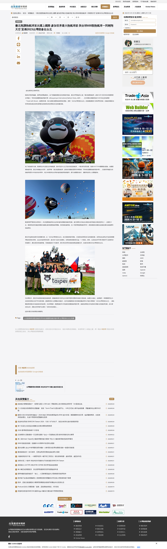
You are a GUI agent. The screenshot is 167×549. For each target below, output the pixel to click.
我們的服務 (126, 1)
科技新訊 (73, 7)
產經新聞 (125, 267)
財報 (141, 261)
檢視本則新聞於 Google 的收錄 (104, 33)
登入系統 (140, 31)
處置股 (124, 261)
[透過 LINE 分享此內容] (18, 44)
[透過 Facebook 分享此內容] (18, 38)
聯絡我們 (153, 1)
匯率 (141, 264)
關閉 (138, 547)
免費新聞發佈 (129, 17)
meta (124, 273)
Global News (150, 7)
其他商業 (127, 7)
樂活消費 (94, 7)
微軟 (123, 258)
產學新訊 (116, 7)
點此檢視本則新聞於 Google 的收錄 (30, 372)
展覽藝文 (105, 7)
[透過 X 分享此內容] (18, 50)
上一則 (19, 380)
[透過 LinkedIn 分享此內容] (18, 57)
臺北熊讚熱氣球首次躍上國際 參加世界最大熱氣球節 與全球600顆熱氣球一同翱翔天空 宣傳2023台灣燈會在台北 (74, 13)
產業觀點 (51, 7)
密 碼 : (126, 24)
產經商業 (62, 7)
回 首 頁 (118, 1)
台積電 (142, 252)
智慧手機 (143, 267)
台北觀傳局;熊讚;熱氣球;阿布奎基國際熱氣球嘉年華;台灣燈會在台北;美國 (49, 318)
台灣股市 (125, 255)
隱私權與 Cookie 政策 (86, 547)
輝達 (123, 252)
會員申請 (126, 34)
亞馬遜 (142, 255)
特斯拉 (142, 276)
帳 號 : (126, 20)
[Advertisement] (64, 349)
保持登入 (128, 28)
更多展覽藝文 (64, 499)
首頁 (24, 13)
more (111, 399)
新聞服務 (144, 529)
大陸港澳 (138, 7)
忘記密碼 (122, 535)
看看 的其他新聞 (26, 368)
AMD (142, 258)
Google (142, 273)
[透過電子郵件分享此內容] (18, 63)
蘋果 (123, 270)
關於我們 (144, 526)
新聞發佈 (135, 1)
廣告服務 (144, 532)
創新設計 (84, 7)
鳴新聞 (25, 33)
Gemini (124, 276)
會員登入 (122, 532)
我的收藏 (145, 1)
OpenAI (142, 270)
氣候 (123, 264)
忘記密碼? (135, 34)
